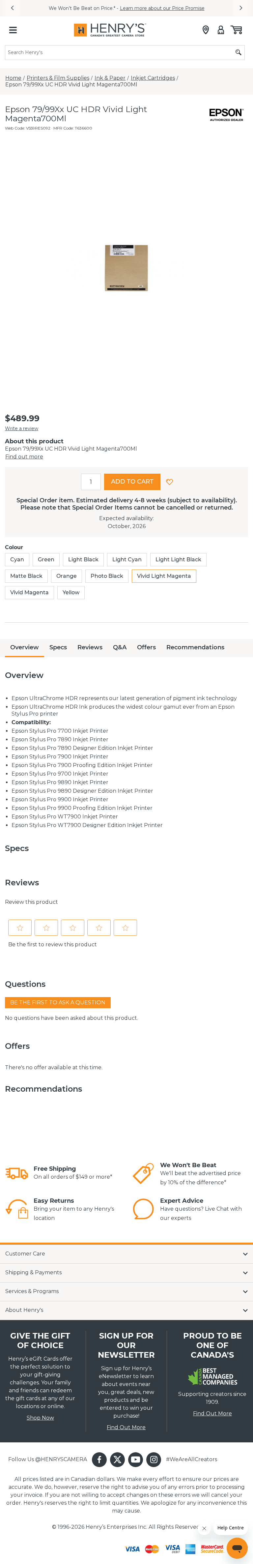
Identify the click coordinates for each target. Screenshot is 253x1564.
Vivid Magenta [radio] (29, 592)
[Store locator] (205, 30)
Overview (24, 647)
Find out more (24, 457)
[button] (12, 8)
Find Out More (126, 1427)
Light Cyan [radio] (127, 559)
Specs (58, 647)
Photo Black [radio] (107, 576)
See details (204, 8)
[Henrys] (110, 30)
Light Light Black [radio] (178, 559)
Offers (146, 647)
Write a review (21, 428)
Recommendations (195, 647)
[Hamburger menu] (13, 30)
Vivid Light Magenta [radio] (164, 576)
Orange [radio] (66, 576)
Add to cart (132, 481)
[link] (17, 1173)
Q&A (119, 647)
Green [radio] (46, 559)
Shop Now (40, 1418)
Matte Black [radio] (26, 576)
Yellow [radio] (71, 592)
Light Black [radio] (83, 559)
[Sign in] (221, 30)
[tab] (24, 648)
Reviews (89, 647)
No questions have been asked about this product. (71, 1018)
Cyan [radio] (17, 559)
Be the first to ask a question (57, 1002)
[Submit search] (238, 52)
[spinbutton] (91, 482)
